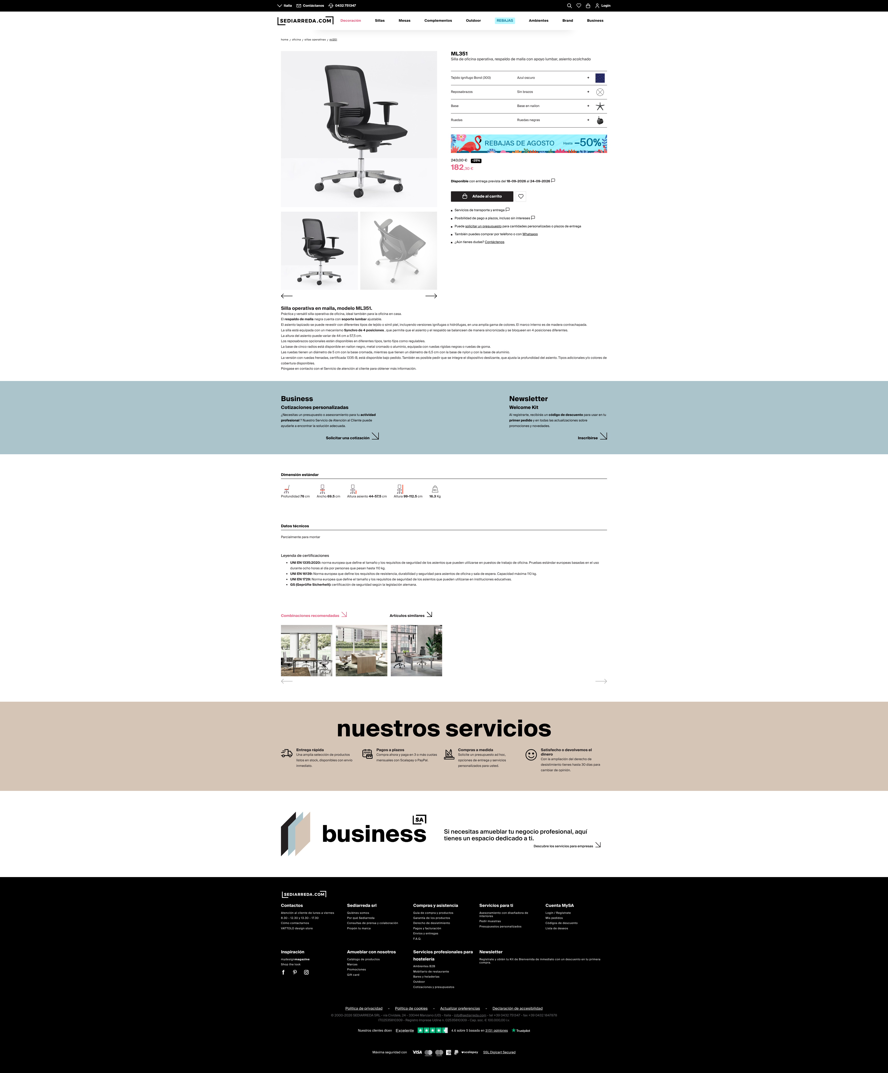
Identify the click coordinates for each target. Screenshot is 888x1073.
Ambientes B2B (424, 966)
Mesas (404, 21)
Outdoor (473, 21)
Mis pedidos (554, 918)
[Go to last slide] (287, 295)
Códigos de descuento (562, 923)
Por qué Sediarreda (361, 918)
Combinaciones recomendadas (310, 615)
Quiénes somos (358, 913)
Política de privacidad (363, 1008)
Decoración (350, 21)
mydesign (295, 959)
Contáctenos (494, 242)
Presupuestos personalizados (500, 926)
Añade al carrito (487, 196)
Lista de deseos (557, 928)
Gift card (353, 974)
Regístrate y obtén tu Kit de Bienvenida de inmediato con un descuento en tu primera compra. (540, 961)
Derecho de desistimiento (431, 923)
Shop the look (291, 964)
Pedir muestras (490, 921)
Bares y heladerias (426, 976)
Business (595, 21)
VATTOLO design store (297, 928)
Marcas (352, 964)
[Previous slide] (287, 681)
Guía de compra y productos (433, 913)
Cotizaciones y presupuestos (433, 987)
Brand (567, 21)
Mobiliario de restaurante (431, 971)
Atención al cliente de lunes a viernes (307, 913)
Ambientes (539, 21)
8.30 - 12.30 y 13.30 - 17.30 (300, 918)
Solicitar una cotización (348, 438)
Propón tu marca (359, 928)
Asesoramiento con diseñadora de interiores (503, 915)
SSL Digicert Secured (499, 1052)
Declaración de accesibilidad (518, 1008)
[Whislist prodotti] (579, 6)
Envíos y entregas (425, 933)
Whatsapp (530, 234)
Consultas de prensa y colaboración (372, 923)
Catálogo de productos (363, 959)
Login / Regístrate (558, 913)
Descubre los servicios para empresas (563, 846)
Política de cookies (411, 1008)
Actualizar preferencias (460, 1008)
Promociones (356, 969)
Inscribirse (588, 438)
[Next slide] (431, 295)
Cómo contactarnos (295, 923)
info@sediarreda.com (470, 1015)
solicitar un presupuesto (483, 226)
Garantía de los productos (431, 918)
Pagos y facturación (427, 928)
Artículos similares (407, 615)
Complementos (438, 21)
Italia (288, 6)
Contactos (292, 905)
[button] (319, 251)
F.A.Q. (417, 938)
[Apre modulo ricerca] (569, 6)
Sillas (380, 21)
